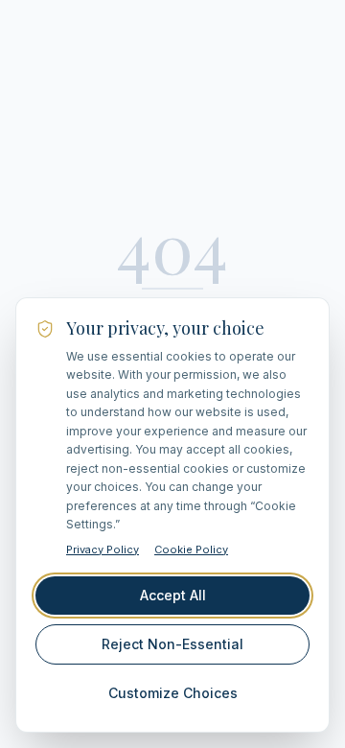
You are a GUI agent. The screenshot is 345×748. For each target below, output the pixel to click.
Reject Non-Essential (172, 644)
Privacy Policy (102, 549)
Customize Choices (173, 693)
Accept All (173, 595)
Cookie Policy (191, 549)
